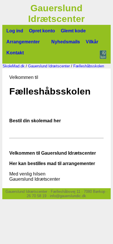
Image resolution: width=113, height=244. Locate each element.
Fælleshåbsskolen (88, 66)
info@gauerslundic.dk (68, 196)
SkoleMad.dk (14, 66)
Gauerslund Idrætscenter (49, 66)
